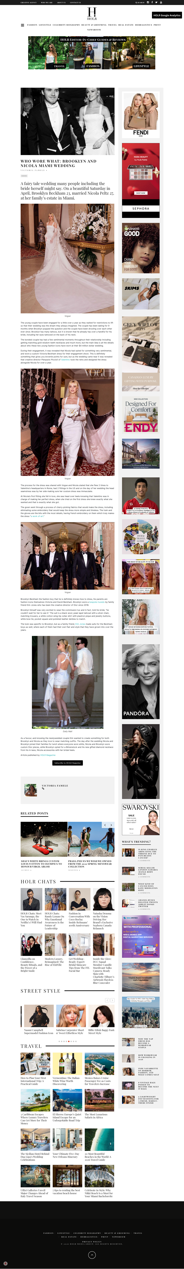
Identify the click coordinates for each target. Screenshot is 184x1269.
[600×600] (141, 415)
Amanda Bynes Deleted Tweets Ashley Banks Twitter (148, 903)
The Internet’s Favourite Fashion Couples (44, 862)
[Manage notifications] (6, 1264)
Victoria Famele (33, 170)
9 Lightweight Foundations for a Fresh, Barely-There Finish (148, 1099)
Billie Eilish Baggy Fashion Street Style (35, 1031)
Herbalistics (143, 25)
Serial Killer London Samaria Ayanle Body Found (148, 871)
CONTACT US (75, 2)
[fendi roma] (141, 114)
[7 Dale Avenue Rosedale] (141, 453)
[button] (112, 1000)
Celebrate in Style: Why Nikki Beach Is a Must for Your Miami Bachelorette (99, 1196)
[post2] (141, 936)
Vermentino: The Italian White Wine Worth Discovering (66, 1083)
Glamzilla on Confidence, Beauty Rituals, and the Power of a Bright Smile (31, 964)
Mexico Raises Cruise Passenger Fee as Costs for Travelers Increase (98, 1083)
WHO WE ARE (47, 2)
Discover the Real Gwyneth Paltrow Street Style (66, 1032)
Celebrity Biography (66, 25)
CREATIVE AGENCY (29, 2)
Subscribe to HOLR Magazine (67, 763)
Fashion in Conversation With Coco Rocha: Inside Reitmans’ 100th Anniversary (79, 919)
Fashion (32, 25)
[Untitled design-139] (141, 681)
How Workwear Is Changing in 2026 (147, 1057)
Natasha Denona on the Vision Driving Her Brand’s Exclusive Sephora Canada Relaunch (103, 921)
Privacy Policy (92, 1245)
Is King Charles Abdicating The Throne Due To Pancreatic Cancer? (147, 853)
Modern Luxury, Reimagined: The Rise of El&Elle (54, 961)
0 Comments (144, 860)
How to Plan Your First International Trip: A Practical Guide (33, 1083)
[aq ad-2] (141, 977)
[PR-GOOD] (141, 248)
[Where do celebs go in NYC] (141, 1012)
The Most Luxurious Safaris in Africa (96, 1119)
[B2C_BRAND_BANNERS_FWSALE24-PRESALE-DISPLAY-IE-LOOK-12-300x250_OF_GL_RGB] (141, 819)
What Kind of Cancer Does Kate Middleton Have (148, 887)
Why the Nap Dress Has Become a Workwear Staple (145, 1043)
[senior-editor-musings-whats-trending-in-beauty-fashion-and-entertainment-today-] (141, 536)
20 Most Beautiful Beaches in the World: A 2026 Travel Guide (98, 1159)
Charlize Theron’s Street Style (99, 1031)
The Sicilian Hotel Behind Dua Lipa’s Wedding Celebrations (35, 1159)
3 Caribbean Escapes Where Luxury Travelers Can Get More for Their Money (34, 1122)
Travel (112, 25)
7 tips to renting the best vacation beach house (66, 1195)
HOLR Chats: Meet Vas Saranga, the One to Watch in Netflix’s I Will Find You (31, 919)
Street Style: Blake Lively (86, 861)
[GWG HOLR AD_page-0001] (141, 354)
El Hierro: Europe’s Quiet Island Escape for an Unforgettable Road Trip (67, 1120)
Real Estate (126, 25)
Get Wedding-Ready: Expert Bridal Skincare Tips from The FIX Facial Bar (79, 964)
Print (157, 25)
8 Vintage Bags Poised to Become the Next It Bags (148, 1085)
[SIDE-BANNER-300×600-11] (141, 761)
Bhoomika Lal (27, 867)
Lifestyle (45, 25)
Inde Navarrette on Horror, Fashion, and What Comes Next (148, 1071)
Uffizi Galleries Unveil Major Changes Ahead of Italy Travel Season (34, 1196)
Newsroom (94, 29)
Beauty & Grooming (94, 25)
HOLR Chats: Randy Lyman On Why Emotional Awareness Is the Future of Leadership (54, 921)
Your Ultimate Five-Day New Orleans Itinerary (66, 1158)
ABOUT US (61, 2)
